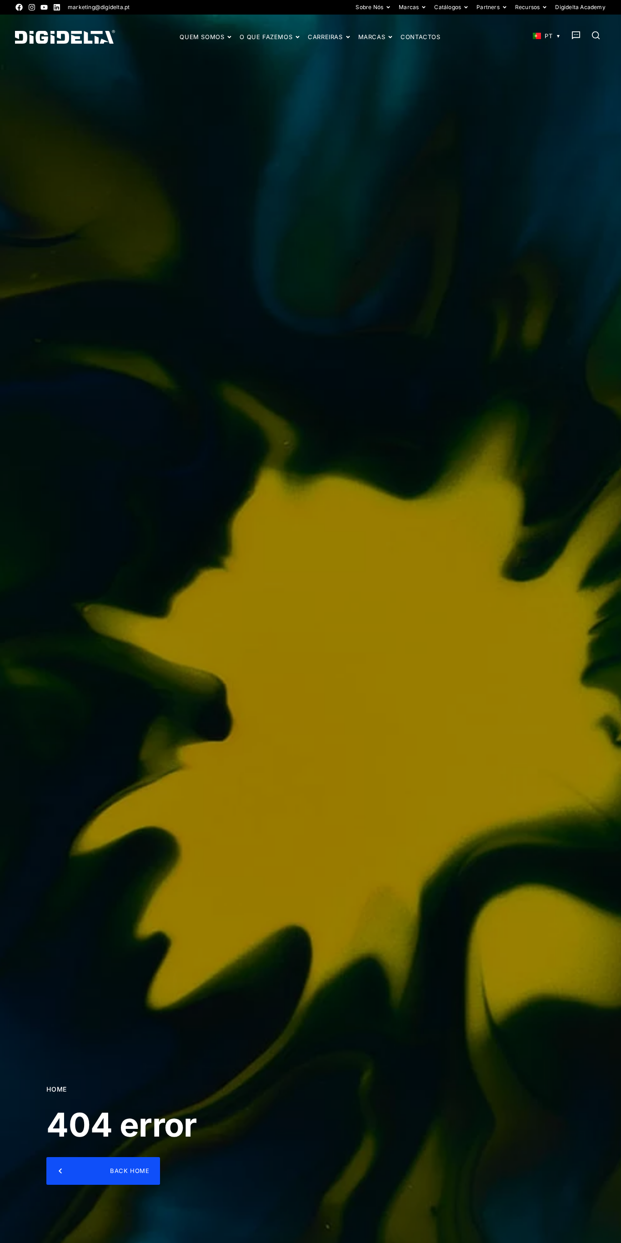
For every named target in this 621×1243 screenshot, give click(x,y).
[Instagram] (31, 7)
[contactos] (576, 35)
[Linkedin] (56, 7)
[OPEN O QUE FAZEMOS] (297, 37)
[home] (65, 37)
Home (56, 1089)
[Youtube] (44, 7)
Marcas (409, 7)
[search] (596, 35)
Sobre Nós (369, 7)
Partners (488, 7)
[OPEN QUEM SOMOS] (229, 37)
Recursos (527, 7)
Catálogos (447, 7)
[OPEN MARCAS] (390, 37)
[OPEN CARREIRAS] (348, 37)
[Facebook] (19, 7)
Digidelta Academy (580, 7)
